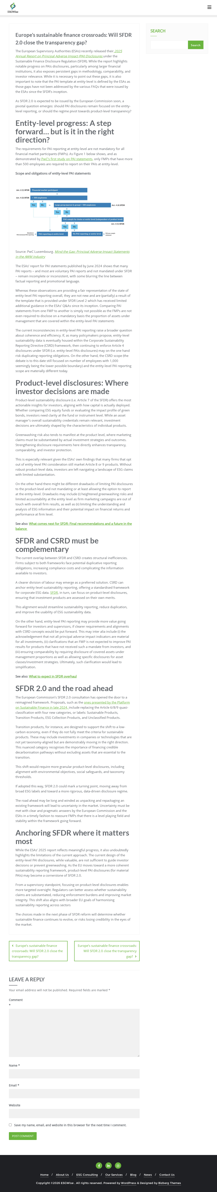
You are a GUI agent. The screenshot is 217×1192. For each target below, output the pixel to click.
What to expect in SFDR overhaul (53, 676)
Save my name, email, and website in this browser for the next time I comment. (70, 1125)
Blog (133, 1174)
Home (44, 1174)
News (148, 1174)
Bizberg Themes (169, 1183)
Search (158, 31)
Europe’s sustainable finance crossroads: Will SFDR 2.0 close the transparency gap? (37, 950)
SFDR (54, 592)
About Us (62, 1174)
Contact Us (167, 1174)
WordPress (128, 1183)
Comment (16, 1002)
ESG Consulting (87, 1174)
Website (14, 1105)
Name (14, 1065)
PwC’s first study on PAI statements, (66, 159)
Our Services (114, 1174)
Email (14, 1085)
